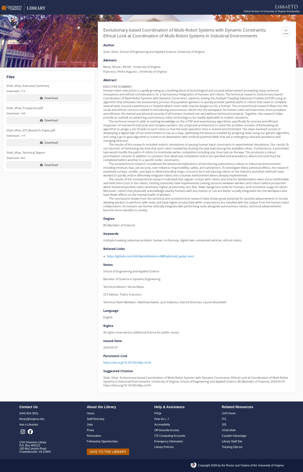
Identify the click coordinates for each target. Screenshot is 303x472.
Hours (90, 413)
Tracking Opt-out (232, 447)
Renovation (94, 435)
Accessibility (162, 424)
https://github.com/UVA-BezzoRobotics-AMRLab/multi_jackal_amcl (150, 256)
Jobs (90, 424)
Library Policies (164, 447)
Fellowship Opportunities (102, 441)
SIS (224, 424)
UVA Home (229, 413)
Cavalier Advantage (234, 435)
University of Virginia (271, 465)
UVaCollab (228, 430)
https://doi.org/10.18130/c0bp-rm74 (127, 362)
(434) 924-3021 (28, 413)
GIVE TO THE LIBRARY (108, 452)
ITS (224, 418)
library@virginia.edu (31, 418)
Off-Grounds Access (166, 430)
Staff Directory (95, 418)
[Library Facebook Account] (30, 432)
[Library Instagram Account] (22, 432)
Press (90, 430)
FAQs (157, 413)
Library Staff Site (232, 441)
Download (51, 98)
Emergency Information (168, 441)
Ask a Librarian (28, 424)
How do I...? (161, 418)
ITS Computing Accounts (169, 435)
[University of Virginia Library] (24, 12)
